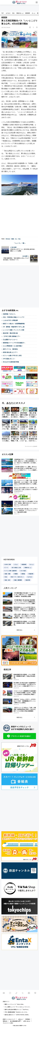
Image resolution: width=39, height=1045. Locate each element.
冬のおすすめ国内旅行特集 (11, 362)
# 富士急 (7, 239)
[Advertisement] (19, 216)
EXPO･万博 (8, 564)
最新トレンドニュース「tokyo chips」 (14, 1004)
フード (6, 567)
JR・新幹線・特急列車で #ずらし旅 (13, 327)
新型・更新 (7, 573)
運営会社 (5, 1021)
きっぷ (33, 13)
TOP (2, 13)
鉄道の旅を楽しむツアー (10, 352)
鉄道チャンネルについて (9, 1019)
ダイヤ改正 (23, 570)
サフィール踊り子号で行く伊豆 (12, 355)
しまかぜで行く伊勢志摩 (10, 320)
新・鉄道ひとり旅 (16, 567)
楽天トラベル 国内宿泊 (10, 349)
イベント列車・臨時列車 (11, 570)
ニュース (4, 17)
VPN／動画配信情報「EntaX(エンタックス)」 (16, 1012)
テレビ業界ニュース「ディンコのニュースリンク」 (18, 1007)
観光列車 (28, 580)
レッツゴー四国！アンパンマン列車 (13, 330)
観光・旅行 (7, 580)
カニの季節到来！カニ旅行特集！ (13, 346)
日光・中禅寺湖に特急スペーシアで (13, 317)
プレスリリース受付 (8, 1023)
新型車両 (27, 13)
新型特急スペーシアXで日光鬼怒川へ (14, 342)
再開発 (16, 573)
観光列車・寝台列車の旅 (10, 333)
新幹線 (23, 573)
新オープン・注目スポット (17, 576)
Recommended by (29, 446)
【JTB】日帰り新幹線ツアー (11, 336)
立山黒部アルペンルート (10, 339)
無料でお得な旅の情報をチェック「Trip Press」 (17, 1009)
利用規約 (27, 1019)
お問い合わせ (26, 1021)
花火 (13, 13)
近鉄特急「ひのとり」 (9, 314)
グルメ (16, 564)
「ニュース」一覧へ (19, 243)
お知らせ (20, 1019)
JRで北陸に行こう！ (9, 358)
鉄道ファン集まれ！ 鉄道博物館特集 (14, 323)
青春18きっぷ (19, 13)
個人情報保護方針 (14, 1021)
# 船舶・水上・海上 (16, 239)
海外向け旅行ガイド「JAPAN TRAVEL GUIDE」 (17, 1014)
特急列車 (31, 573)
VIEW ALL (19, 630)
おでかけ (8, 13)
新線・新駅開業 (18, 580)
